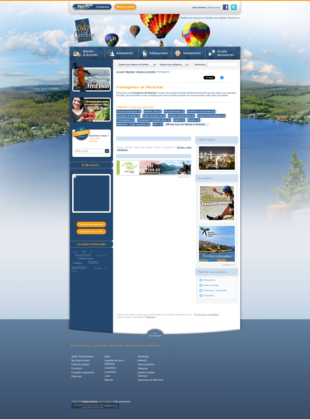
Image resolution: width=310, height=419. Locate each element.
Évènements (208, 296)
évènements (124, 53)
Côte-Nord (76, 376)
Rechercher (200, 64)
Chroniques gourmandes (91, 109)
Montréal (130, 72)
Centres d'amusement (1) (181, 115)
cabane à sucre (86, 258)
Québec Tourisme (90, 401)
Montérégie (143, 356)
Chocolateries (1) (125, 120)
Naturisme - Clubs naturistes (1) (133, 124)
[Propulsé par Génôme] (117, 406)
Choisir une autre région (141, 107)
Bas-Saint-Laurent (80, 360)
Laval (107, 376)
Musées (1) (194, 120)
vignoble (98, 268)
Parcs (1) (158, 124)
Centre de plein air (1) (154, 115)
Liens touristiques (134, 345)
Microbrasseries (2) (174, 111)
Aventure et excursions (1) (201, 111)
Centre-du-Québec (80, 364)
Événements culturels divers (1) (154, 120)
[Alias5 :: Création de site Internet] (109, 406)
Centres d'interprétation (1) (211, 115)
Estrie (107, 356)
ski (83, 251)
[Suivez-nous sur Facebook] (227, 7)
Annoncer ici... (184, 177)
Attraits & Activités (90, 53)
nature (75, 252)
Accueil (120, 72)
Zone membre (199, 7)
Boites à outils (125, 6)
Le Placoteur (100, 345)
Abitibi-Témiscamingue (82, 356)
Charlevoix (76, 368)
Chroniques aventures (91, 78)
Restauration (192, 53)
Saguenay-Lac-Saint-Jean (150, 380)
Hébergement (158, 53)
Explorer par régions (81, 345)
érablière (77, 263)
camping (100, 255)
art (91, 251)
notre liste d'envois (98, 138)
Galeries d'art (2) (152, 111)
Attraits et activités (211, 285)
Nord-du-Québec (146, 364)
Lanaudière (110, 368)
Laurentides (110, 372)
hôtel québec (85, 265)
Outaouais (143, 368)
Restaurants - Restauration (215, 290)
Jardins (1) (179, 120)
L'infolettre (102, 6)
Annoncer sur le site (91, 231)
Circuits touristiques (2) (129, 111)
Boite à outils (116, 345)
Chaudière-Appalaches (82, 372)
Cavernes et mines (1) (128, 115)
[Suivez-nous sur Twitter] (234, 7)
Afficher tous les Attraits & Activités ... (187, 124)
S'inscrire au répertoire (91, 224)
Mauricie (109, 380)
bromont (83, 255)
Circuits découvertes (225, 53)
